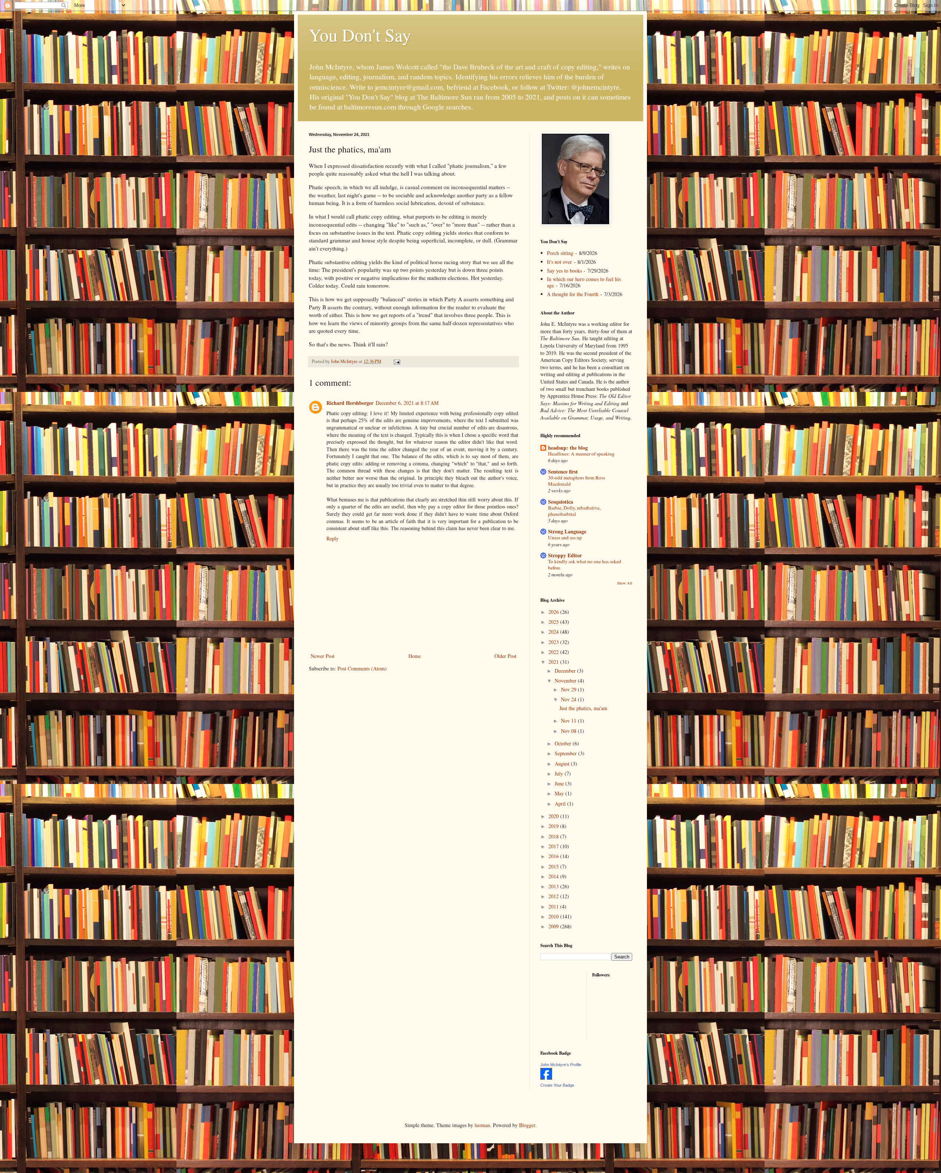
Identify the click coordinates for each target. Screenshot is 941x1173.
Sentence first (563, 471)
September (566, 753)
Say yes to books (564, 270)
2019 (554, 826)
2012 (554, 896)
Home (414, 655)
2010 (554, 916)
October (564, 743)
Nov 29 (569, 689)
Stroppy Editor (565, 555)
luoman (482, 1125)
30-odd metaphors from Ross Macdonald (576, 480)
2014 (554, 876)
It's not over (559, 261)
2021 (554, 661)
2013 (554, 886)
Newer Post (322, 655)
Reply (332, 538)
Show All (624, 583)
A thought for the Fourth (572, 294)
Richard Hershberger (349, 403)
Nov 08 (569, 730)
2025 (554, 621)
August (563, 763)
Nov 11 (569, 720)
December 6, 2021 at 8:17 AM (407, 402)
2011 (554, 906)
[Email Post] (396, 361)
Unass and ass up (565, 537)
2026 (554, 611)
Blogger (527, 1125)
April (561, 803)
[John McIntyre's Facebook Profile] (546, 1077)
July (560, 773)
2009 (554, 926)
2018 (554, 836)
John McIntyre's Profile (560, 1064)
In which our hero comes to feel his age (584, 282)
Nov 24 (569, 699)
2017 (554, 846)
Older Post (505, 655)
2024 (554, 631)
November (566, 680)
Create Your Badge (557, 1085)
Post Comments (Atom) (362, 668)
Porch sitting (560, 252)
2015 (554, 866)
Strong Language (567, 531)
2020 (554, 816)
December (566, 670)
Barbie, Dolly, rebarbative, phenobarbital (574, 510)
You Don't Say (360, 34)
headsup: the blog (568, 447)
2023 (554, 641)
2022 (554, 651)
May (560, 793)
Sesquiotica (560, 501)
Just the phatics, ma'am (583, 708)
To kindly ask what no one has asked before (584, 564)
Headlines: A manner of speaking (581, 453)
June (560, 783)
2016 (554, 856)
